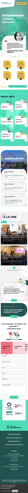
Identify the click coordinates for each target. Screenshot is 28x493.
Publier (14, 300)
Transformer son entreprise (14, 444)
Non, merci (14, 491)
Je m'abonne (14, 316)
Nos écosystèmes (14, 441)
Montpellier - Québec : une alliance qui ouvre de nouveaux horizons (12, 257)
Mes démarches (21, 3)
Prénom (4, 356)
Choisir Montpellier (14, 434)
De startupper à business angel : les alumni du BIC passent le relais (13, 236)
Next (25, 45)
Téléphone (5, 379)
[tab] (7, 348)
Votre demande (6, 385)
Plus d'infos (7, 488)
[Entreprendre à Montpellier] (6, 3)
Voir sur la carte (15, 460)
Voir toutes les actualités (14, 270)
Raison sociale (6, 361)
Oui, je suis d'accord (5, 491)
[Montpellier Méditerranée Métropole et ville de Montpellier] (14, 427)
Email (3, 373)
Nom (3, 367)
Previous (2, 45)
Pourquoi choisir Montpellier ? (17, 86)
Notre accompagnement (14, 438)
